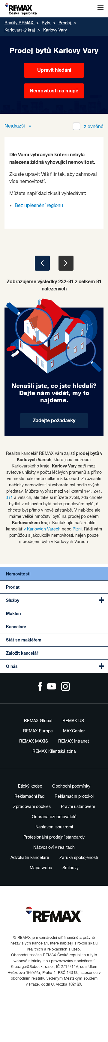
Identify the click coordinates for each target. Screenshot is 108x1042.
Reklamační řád (29, 796)
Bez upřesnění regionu (39, 205)
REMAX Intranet (73, 741)
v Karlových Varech (42, 529)
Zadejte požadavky (54, 420)
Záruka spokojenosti (78, 858)
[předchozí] (42, 263)
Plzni (77, 529)
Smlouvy (70, 868)
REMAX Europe (38, 731)
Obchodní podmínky (71, 786)
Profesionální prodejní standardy (54, 837)
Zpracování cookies (32, 807)
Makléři (13, 614)
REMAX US (73, 721)
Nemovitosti (18, 574)
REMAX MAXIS (33, 741)
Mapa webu (41, 868)
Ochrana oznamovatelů (54, 817)
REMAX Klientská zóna (54, 751)
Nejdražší (15, 126)
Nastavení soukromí (54, 827)
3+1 (9, 498)
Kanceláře (16, 627)
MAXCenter (74, 731)
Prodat (13, 587)
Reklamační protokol (74, 796)
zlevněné (94, 127)
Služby (12, 601)
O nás (12, 667)
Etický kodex (30, 786)
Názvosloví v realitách (54, 847)
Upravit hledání (54, 70)
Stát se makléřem (23, 640)
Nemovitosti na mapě (54, 91)
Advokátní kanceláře (29, 858)
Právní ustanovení (78, 807)
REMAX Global (38, 721)
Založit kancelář (22, 653)
